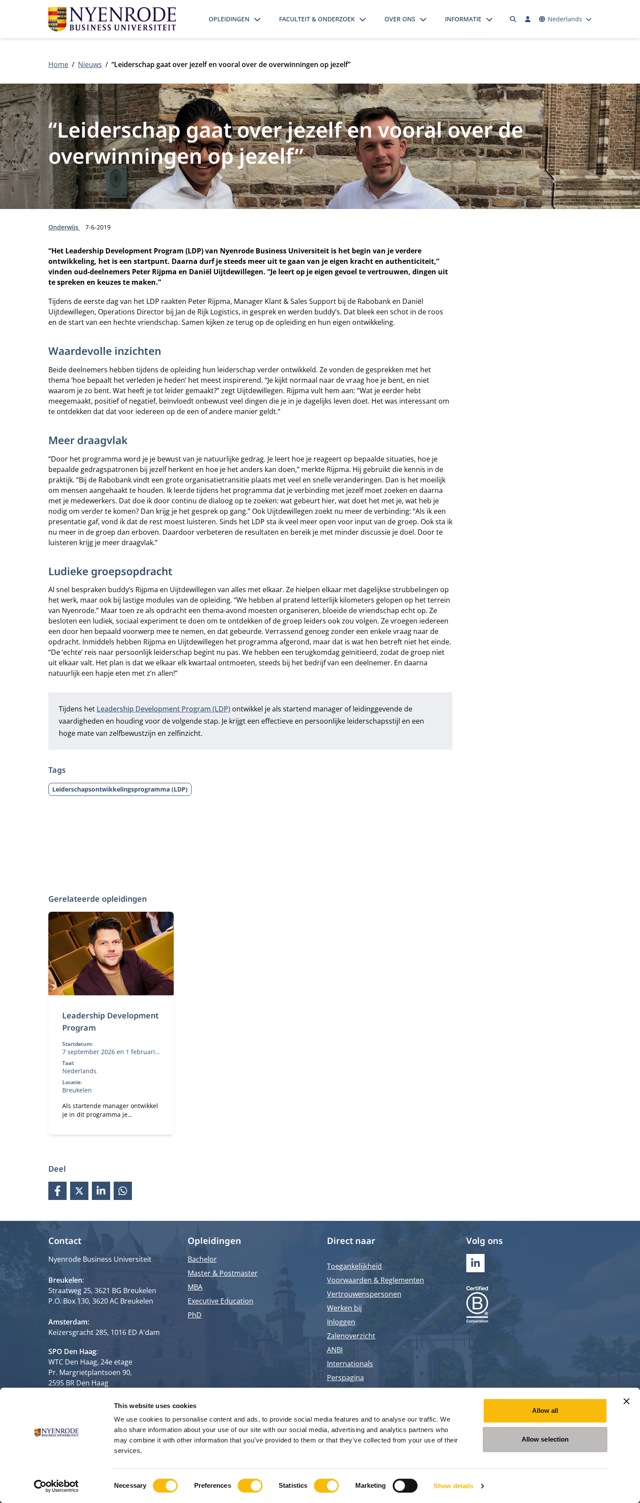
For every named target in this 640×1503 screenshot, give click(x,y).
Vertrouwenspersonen (364, 1294)
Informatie (463, 19)
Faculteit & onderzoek (317, 19)
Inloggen (341, 1322)
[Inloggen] (528, 19)
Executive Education (220, 1301)
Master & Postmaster (223, 1273)
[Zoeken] (513, 19)
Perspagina (345, 1377)
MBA (195, 1287)
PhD (195, 1315)
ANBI (335, 1350)
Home (58, 64)
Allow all (545, 1410)
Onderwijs (64, 227)
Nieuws (90, 64)
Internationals (350, 1363)
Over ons (399, 19)
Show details (453, 1486)
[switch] (250, 1486)
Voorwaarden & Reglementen (375, 1280)
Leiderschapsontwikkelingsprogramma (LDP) (120, 789)
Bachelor (202, 1259)
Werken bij (344, 1308)
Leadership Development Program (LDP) (163, 709)
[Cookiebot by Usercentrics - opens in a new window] (56, 1486)
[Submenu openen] (257, 19)
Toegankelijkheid (354, 1266)
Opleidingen (229, 19)
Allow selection (545, 1439)
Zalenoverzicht (351, 1336)
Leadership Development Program (110, 1021)
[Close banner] (626, 1401)
